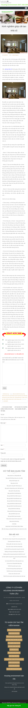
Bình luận (3, 423)
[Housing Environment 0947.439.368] (14, 22)
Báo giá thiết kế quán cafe (14, 513)
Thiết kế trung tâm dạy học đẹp (14, 566)
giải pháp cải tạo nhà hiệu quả (16, 395)
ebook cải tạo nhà (6, 395)
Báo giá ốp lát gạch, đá (14, 480)
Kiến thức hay (6, 394)
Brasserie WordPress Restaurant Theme (11, 702)
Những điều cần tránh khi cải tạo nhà (14, 544)
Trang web (3, 453)
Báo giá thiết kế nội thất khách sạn (14, 498)
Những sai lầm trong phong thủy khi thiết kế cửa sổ (14, 554)
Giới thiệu (14, 524)
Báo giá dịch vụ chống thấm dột (14, 475)
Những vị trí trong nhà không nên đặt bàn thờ (14, 551)
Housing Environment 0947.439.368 (14, 5)
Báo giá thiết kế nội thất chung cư (14, 496)
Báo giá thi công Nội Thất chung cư (14, 485)
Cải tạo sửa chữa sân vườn (14, 573)
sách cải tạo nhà (10, 397)
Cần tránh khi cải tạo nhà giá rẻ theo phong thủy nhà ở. (14, 538)
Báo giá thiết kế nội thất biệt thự (14, 493)
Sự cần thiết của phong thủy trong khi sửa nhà (14, 549)
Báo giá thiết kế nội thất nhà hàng (14, 501)
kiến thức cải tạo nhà (14, 646)
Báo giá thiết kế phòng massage (14, 511)
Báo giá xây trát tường (14, 521)
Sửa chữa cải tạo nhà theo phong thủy (14, 546)
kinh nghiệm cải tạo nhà (14, 643)
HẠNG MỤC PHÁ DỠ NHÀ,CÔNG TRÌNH (14, 526)
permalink (6, 401)
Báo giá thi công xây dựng (14, 490)
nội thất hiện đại (14, 649)
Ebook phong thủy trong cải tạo (14, 636)
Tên (2, 445)
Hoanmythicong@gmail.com (6, 2)
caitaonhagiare (15, 55)
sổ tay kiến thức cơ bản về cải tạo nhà (14, 659)
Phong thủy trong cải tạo (14, 652)
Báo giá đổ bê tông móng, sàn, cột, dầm (14, 478)
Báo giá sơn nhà (14, 483)
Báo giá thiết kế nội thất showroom (14, 506)
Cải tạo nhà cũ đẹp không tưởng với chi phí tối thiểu (7, 409)
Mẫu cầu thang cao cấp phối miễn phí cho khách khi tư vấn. (14, 529)
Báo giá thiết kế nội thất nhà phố (14, 503)
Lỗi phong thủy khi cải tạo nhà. (14, 541)
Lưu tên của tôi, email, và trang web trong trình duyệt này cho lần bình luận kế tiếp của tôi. (13, 460)
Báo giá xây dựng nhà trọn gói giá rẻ (14, 518)
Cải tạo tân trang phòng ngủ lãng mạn (14, 568)
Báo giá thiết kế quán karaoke (14, 516)
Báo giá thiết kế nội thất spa (14, 508)
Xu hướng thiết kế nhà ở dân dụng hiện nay (14, 561)
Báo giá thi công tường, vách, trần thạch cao (14, 488)
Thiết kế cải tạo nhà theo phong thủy (14, 571)
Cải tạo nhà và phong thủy (14, 630)
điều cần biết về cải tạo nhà (19, 394)
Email (2, 449)
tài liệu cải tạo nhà (9, 399)
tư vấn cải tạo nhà (17, 399)
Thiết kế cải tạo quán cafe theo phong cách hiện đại (14, 576)
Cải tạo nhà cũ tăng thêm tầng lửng (14, 563)
